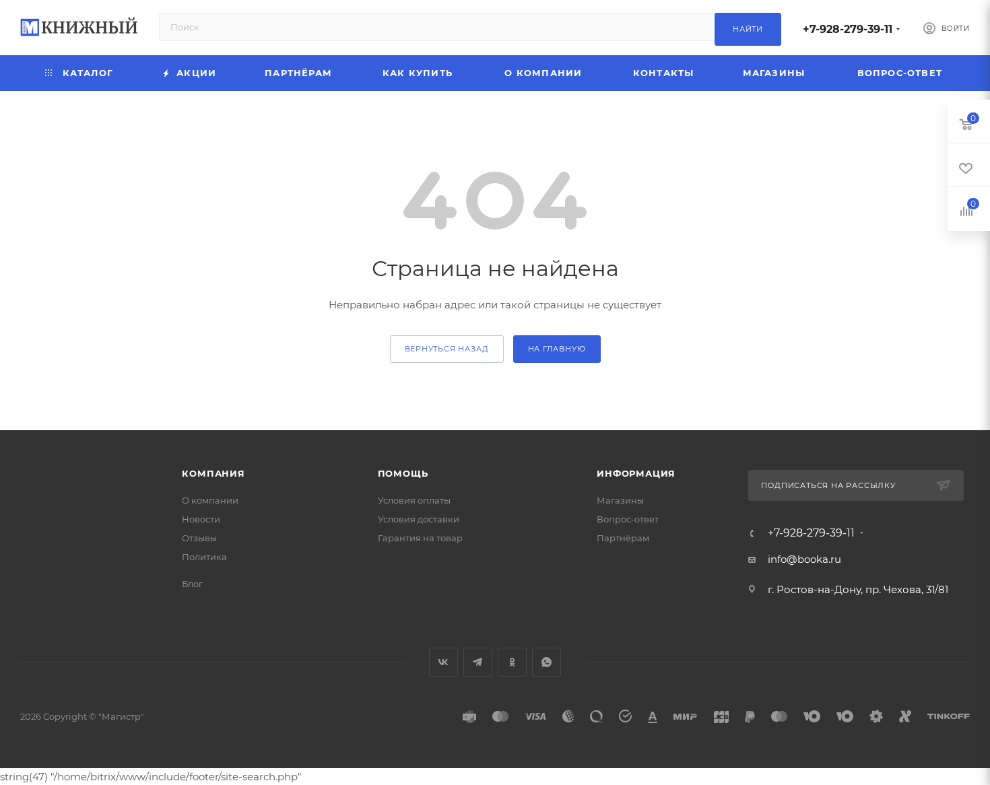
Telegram (477, 662)
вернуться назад (447, 348)
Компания (213, 473)
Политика (204, 556)
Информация (636, 473)
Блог (192, 583)
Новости (201, 519)
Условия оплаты (414, 500)
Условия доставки (418, 519)
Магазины (620, 500)
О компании (210, 500)
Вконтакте (443, 662)
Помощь (403, 473)
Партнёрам (623, 538)
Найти (748, 29)
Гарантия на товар (420, 538)
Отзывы (199, 538)
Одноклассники (512, 662)
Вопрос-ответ (628, 519)
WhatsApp (546, 662)
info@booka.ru (804, 559)
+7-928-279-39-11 (847, 29)
